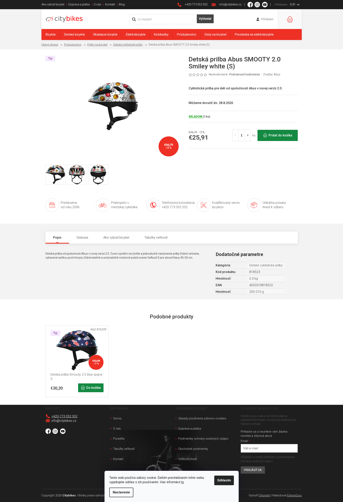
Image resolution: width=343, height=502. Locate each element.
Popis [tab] (57, 237)
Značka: (271, 74)
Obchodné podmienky (193, 449)
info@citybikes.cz (63, 421)
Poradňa (118, 438)
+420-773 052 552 (64, 416)
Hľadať (205, 18)
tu (182, 482)
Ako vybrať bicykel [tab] (116, 237)
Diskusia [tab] (82, 237)
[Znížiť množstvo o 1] (236, 135)
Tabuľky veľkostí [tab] (155, 237)
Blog (122, 4)
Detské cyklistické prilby (266, 265)
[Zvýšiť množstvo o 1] (248, 135)
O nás (97, 4)
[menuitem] (50, 34)
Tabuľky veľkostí (124, 449)
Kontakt (110, 4)
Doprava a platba (79, 4)
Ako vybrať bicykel (52, 4)
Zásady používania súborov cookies (202, 418)
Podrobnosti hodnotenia (244, 74)
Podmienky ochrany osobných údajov (203, 438)
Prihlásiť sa (253, 470)
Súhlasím (224, 480)
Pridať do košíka (280, 135)
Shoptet (264, 495)
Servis (117, 418)
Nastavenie (121, 492)
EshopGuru (294, 495)
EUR (293, 4)
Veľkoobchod (187, 459)
